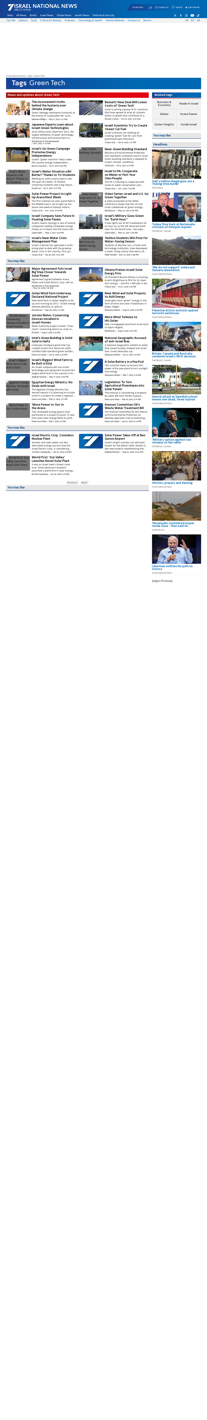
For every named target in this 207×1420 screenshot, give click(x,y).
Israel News (46, 15)
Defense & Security (103, 15)
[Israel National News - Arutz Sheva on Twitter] (175, 15)
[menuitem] (10, 15)
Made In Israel (188, 103)
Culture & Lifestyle (50, 20)
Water (164, 114)
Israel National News (16, 76)
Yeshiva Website (115, 20)
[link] (176, 184)
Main (10, 15)
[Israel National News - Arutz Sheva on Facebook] (181, 15)
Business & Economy (164, 104)
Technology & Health (90, 20)
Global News (64, 15)
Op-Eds (11, 20)
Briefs (33, 15)
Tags (30, 76)
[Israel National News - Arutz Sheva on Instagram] (186, 15)
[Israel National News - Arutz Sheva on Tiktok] (198, 15)
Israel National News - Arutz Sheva (33, 9)
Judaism (23, 20)
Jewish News (82, 15)
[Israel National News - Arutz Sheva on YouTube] (192, 15)
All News (21, 15)
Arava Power (188, 114)
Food (34, 20)
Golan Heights (164, 124)
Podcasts (70, 20)
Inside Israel (189, 124)
